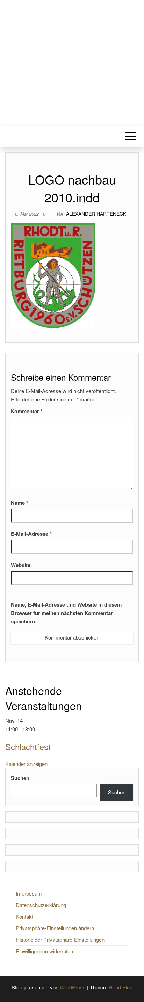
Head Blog (120, 987)
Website (20, 565)
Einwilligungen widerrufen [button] (44, 951)
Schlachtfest (28, 746)
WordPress (73, 987)
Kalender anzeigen (26, 763)
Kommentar (27, 411)
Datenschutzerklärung (41, 904)
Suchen (20, 778)
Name (19, 502)
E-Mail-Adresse (31, 534)
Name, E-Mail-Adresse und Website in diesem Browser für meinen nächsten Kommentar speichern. (66, 613)
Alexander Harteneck (96, 213)
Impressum (29, 893)
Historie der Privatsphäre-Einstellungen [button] (60, 939)
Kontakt (24, 916)
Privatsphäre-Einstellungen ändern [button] (55, 928)
